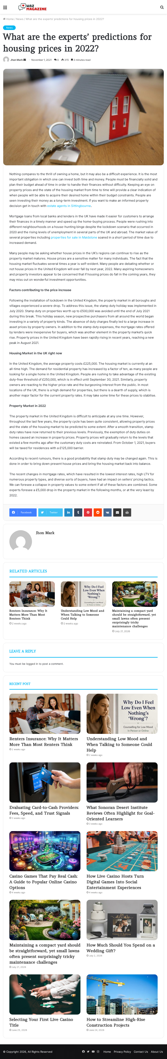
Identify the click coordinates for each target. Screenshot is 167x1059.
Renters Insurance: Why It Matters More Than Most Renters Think (28, 614)
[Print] (127, 512)
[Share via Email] (117, 512)
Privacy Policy (122, 1051)
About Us (157, 1051)
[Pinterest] (88, 512)
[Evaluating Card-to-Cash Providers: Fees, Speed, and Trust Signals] (44, 782)
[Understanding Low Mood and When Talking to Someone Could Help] (83, 594)
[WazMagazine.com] (32, 7)
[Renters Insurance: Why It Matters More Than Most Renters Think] (32, 594)
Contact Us (141, 1051)
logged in (32, 663)
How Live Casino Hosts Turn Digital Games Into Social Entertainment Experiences (115, 881)
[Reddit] (98, 512)
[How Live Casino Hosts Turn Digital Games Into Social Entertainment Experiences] (122, 851)
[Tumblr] (78, 512)
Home (9, 19)
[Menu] (5, 8)
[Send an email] (24, 59)
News (19, 19)
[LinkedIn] (68, 512)
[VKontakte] (107, 512)
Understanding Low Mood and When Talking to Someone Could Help (82, 614)
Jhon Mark (16, 59)
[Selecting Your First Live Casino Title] (44, 994)
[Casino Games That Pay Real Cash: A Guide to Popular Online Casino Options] (44, 851)
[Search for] (162, 8)
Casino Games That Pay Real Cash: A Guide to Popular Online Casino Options (43, 881)
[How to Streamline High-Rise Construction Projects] (122, 994)
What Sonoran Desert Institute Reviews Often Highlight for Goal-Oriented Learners (121, 813)
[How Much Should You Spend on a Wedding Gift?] (122, 920)
